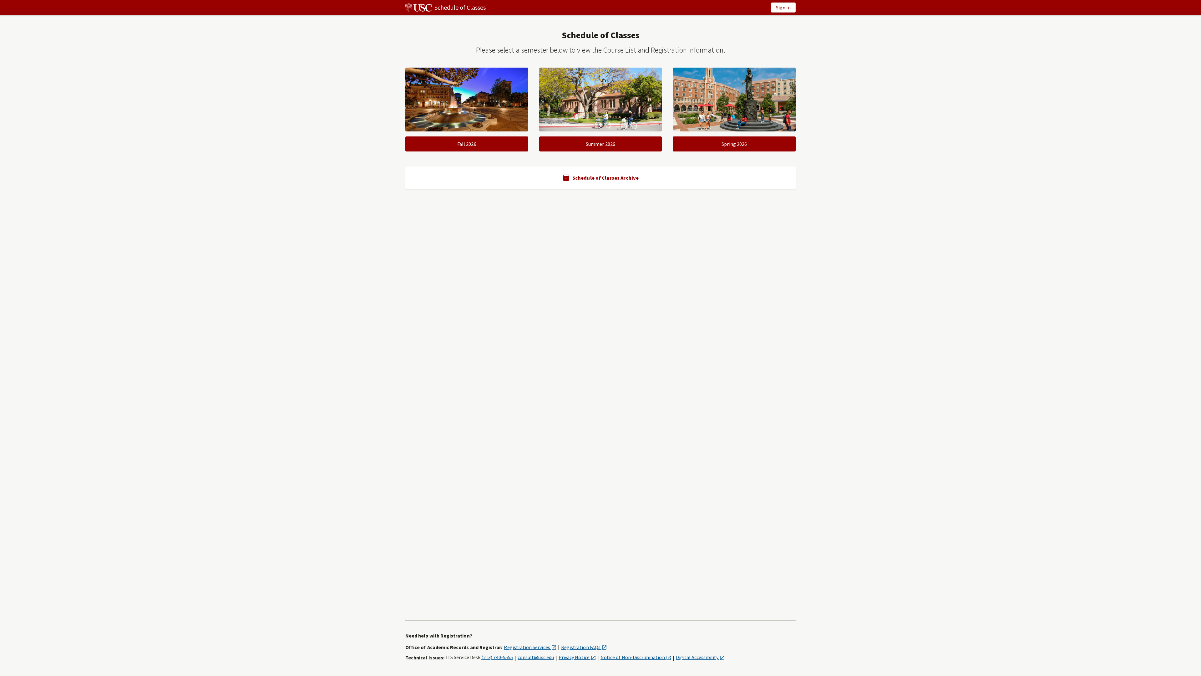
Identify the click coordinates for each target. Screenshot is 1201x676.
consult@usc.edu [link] (536, 657)
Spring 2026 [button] (734, 144)
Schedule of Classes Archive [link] (605, 178)
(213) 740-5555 (497, 657)
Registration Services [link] (530, 647)
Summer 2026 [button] (600, 144)
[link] (445, 7)
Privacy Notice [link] (577, 657)
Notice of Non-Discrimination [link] (635, 657)
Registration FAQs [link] (584, 647)
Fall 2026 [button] (466, 144)
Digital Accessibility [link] (700, 657)
